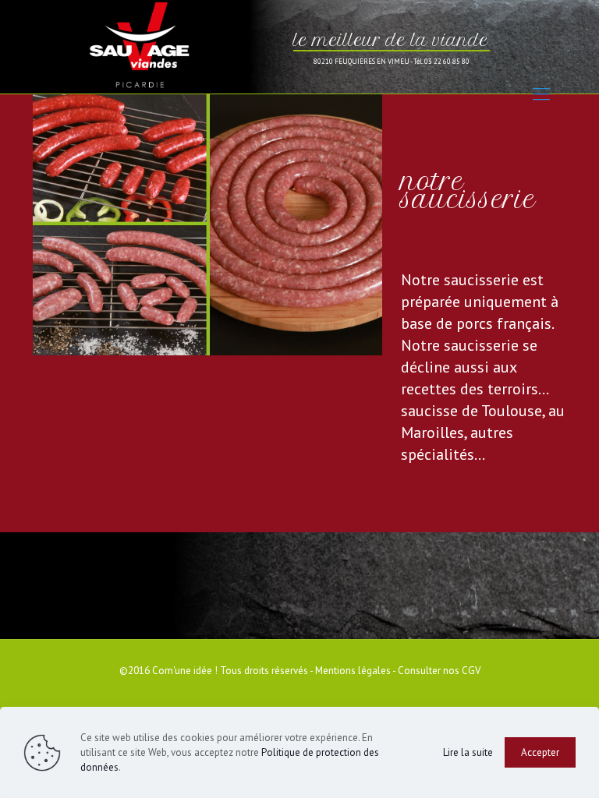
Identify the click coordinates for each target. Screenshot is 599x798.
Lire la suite (468, 752)
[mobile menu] (541, 93)
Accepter (540, 752)
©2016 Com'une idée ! (168, 670)
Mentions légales (353, 670)
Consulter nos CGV (439, 670)
